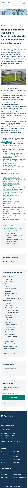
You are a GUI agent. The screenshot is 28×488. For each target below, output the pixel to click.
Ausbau (3, 454)
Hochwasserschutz (10, 341)
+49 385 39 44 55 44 (9, 433)
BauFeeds (16, 462)
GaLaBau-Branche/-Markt (10, 346)
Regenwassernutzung (11, 344)
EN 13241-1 (19, 125)
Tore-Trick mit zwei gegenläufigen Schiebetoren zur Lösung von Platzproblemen (12, 154)
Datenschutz (17, 474)
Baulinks (3, 23)
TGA (2, 456)
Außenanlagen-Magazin (13, 235)
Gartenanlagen (9, 329)
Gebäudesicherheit (11, 243)
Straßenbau (10, 320)
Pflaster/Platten (9, 279)
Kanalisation (8, 339)
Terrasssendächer (10, 334)
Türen (20, 239)
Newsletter (4, 472)
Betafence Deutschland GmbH (12, 145)
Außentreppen (9, 322)
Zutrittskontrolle (10, 241)
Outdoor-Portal (7, 300)
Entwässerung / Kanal (11, 296)
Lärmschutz (8, 315)
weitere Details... (8, 169)
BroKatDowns (17, 459)
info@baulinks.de (9, 437)
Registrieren (4, 477)
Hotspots (16, 451)
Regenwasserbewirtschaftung (13, 298)
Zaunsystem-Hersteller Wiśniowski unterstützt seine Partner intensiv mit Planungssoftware (13, 207)
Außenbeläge (9, 317)
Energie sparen (17, 454)
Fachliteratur (6, 351)
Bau (2, 451)
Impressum (16, 472)
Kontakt (3, 480)
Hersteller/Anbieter (8, 276)
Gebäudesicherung (11, 230)
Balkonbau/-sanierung (11, 332)
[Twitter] (12, 441)
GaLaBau (8, 286)
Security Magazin (12, 312)
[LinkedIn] (17, 441)
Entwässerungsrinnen (11, 336)
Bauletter (5, 389)
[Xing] (20, 441)
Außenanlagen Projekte (9, 353)
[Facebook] (14, 441)
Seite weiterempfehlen (9, 373)
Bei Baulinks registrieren (10, 368)
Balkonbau (8, 291)
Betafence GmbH (9, 262)
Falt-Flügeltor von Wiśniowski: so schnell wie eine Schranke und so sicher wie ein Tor (14, 213)
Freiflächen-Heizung (11, 293)
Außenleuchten (9, 281)
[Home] (13, 417)
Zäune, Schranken (10, 284)
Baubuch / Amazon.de (12, 245)
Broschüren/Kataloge (9, 348)
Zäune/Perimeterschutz (12, 308)
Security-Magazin (11, 232)
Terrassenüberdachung (11, 288)
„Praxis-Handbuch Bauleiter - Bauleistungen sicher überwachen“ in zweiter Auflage (14, 179)
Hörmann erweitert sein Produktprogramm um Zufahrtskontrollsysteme (10, 165)
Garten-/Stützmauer (13, 310)
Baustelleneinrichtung (12, 228)
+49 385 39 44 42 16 (9, 435)
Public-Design (9, 303)
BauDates (16, 456)
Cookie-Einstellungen (19, 477)
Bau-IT (3, 462)
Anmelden (4, 474)
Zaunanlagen (9, 233)
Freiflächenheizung (10, 327)
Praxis (2, 459)
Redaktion (9, 23)
